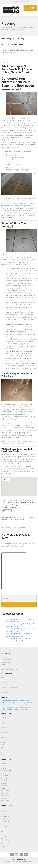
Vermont (4, 834)
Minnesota (4, 776)
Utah (2, 831)
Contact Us (4, 692)
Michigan (4, 773)
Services (4, 682)
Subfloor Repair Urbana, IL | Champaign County (18, 703)
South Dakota (5, 824)
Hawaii (3, 742)
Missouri (4, 781)
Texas (3, 829)
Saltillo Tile (5, 685)
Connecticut (5, 732)
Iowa (2, 752)
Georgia (3, 740)
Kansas (3, 755)
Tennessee (4, 826)
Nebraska (4, 786)
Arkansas (4, 725)
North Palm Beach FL (18, 519)
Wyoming (4, 846)
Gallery (3, 690)
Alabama (4, 717)
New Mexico (5, 795)
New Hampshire (6, 790)
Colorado (4, 730)
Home (3, 677)
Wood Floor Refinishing (9, 687)
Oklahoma (4, 811)
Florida (21, 517)
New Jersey (4, 793)
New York (4, 798)
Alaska (3, 720)
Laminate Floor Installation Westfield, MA (15, 709)
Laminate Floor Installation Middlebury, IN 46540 (18, 701)
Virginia (3, 836)
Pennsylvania (5, 816)
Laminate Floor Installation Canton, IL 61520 (16, 707)
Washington (5, 839)
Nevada (3, 788)
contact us (29, 208)
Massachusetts (6, 771)
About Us (4, 680)
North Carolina (5, 800)
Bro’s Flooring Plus (21, 544)
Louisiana (4, 763)
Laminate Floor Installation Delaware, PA (15, 705)
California (4, 727)
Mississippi (4, 778)
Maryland (4, 768)
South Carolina (6, 821)
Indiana (3, 750)
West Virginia (5, 841)
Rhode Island (5, 819)
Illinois (3, 747)
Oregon (3, 814)
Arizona (3, 722)
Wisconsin (4, 844)
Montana (4, 783)
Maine (3, 766)
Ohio (2, 809)
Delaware (4, 735)
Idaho (3, 745)
